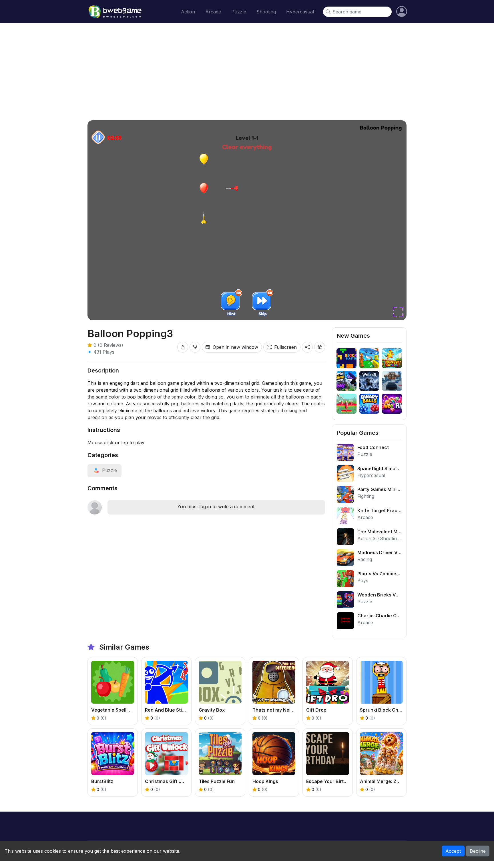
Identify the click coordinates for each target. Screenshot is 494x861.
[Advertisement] (247, 72)
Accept (453, 851)
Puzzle (238, 12)
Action (188, 12)
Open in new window (235, 347)
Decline (478, 851)
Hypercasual (300, 12)
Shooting (266, 12)
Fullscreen (285, 347)
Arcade (213, 12)
